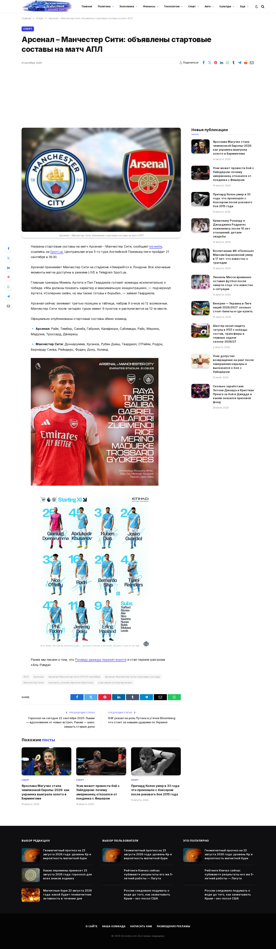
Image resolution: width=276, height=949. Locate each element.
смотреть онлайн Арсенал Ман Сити (70, 682)
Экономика (126, 6)
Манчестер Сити (33, 682)
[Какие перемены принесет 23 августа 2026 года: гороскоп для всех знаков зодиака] (31, 875)
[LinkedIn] (8, 267)
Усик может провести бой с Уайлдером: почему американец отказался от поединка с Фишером (98, 792)
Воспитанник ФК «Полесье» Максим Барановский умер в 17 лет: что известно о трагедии (233, 256)
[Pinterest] (8, 277)
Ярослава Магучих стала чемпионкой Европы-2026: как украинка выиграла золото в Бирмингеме (45, 792)
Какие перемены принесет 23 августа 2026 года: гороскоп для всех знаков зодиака (67, 874)
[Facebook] (8, 248)
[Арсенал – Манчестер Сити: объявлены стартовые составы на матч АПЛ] (101, 180)
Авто (208, 6)
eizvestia (155, 246)
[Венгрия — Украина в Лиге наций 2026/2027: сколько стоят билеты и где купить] (200, 308)
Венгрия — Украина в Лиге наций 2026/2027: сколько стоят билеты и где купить (233, 307)
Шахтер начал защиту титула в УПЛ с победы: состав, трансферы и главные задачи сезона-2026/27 (230, 333)
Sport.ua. (56, 252)
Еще (242, 6)
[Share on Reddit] (245, 63)
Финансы (149, 6)
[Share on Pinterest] (215, 63)
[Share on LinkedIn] (221, 63)
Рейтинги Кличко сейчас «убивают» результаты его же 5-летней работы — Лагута (148, 874)
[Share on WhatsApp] (227, 63)
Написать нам (141, 926)
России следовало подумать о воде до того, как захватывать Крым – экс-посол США (147, 894)
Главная (87, 6)
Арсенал (38, 676)
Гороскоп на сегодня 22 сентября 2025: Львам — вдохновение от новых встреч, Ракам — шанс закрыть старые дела (60, 722)
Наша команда (114, 926)
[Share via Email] (251, 63)
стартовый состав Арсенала (115, 682)
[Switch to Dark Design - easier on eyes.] (256, 6)
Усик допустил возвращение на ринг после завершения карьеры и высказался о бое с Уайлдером (233, 364)
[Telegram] (8, 296)
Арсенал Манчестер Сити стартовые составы (132, 676)
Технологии (171, 6)
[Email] (8, 306)
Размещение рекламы (173, 926)
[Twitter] (8, 258)
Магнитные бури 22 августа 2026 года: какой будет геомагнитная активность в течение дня (67, 894)
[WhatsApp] (8, 287)
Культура (225, 6)
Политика (104, 6)
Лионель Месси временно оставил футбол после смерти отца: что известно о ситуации (233, 283)
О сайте (91, 926)
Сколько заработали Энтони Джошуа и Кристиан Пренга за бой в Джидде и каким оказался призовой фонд (233, 394)
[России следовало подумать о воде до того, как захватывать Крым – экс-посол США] (111, 895)
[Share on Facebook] (203, 63)
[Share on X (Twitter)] (209, 63)
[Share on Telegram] (239, 63)
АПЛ (26, 676)
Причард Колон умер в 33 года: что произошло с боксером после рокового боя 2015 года (155, 790)
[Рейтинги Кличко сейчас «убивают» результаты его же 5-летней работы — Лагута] (111, 875)
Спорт (192, 6)
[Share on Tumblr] (233, 63)
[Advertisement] (138, 94)
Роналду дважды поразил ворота (101, 659)
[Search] (262, 6)
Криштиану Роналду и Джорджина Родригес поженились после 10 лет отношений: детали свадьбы (231, 228)
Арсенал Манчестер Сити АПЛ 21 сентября (74, 676)
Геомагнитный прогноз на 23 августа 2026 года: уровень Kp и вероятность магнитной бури (67, 854)
